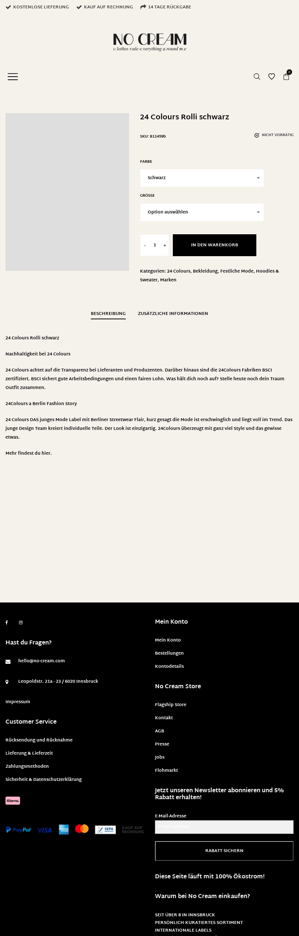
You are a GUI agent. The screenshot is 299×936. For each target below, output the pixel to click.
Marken (168, 280)
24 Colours (178, 271)
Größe (147, 195)
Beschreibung (108, 314)
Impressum (17, 702)
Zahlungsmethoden (27, 767)
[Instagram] (21, 623)
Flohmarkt (166, 771)
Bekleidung (205, 271)
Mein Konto (168, 640)
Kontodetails (169, 667)
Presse (162, 744)
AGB (159, 731)
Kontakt (164, 718)
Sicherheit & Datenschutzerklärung (43, 780)
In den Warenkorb (214, 245)
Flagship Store (170, 705)
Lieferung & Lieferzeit (29, 754)
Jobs (159, 758)
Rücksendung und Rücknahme (39, 740)
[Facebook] (6, 623)
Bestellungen (169, 654)
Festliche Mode (236, 271)
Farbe (146, 161)
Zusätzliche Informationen (173, 314)
